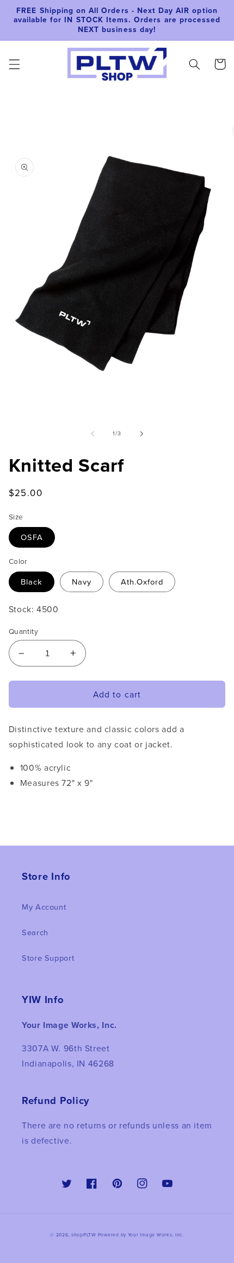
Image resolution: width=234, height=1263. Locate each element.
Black (31, 581)
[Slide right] (141, 434)
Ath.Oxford (142, 581)
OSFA (32, 537)
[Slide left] (92, 434)
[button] (14, 64)
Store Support (48, 957)
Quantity (23, 631)
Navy (81, 581)
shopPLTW (83, 1235)
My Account (44, 906)
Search (35, 932)
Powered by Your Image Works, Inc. (141, 1235)
